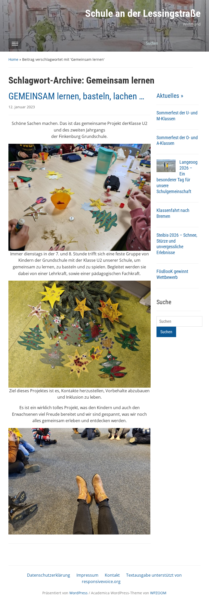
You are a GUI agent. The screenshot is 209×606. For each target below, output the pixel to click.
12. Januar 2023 (21, 106)
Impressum (87, 575)
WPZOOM (158, 592)
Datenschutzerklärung (48, 575)
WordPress (78, 592)
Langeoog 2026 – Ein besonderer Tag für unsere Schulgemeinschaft (177, 176)
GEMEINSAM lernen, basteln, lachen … (76, 96)
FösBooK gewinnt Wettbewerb (172, 274)
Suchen (194, 43)
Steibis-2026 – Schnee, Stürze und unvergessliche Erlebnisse (176, 243)
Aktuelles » (169, 95)
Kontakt (112, 575)
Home (13, 59)
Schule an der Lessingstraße (143, 13)
